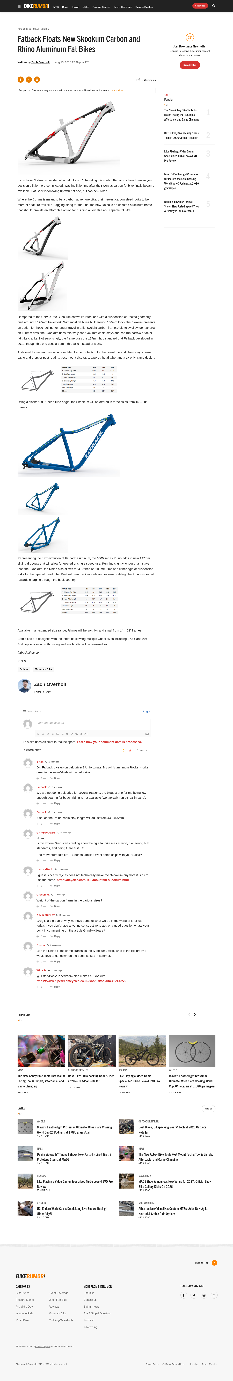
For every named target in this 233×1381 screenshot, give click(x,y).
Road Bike (22, 1320)
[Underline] (48, 734)
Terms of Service (209, 1364)
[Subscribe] (213, 1294)
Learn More (117, 90)
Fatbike (24, 669)
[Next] (195, 1014)
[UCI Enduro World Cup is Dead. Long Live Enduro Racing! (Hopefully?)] (25, 1208)
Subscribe (200, 6)
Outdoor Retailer (78, 1070)
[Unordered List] (62, 734)
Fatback (42, 787)
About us (89, 1293)
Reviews (123, 1070)
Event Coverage (123, 7)
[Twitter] (193, 1294)
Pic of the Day (24, 1306)
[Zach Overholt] (24, 687)
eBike (86, 7)
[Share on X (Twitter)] (29, 80)
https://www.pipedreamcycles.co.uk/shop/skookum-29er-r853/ (81, 981)
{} (81, 733)
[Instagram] (203, 1294)
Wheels (173, 1070)
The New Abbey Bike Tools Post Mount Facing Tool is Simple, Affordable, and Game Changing (181, 114)
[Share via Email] (37, 80)
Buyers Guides (144, 7)
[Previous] (189, 1014)
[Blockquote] (67, 734)
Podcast (88, 1320)
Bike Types (22, 1293)
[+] (86, 733)
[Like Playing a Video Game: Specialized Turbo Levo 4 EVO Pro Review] (142, 1051)
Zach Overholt (40, 62)
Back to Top (202, 1262)
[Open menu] (19, 7)
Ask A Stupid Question (97, 1313)
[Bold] (38, 734)
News (21, 1070)
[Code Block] (71, 734)
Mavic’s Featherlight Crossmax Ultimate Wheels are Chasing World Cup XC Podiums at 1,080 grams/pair (192, 1081)
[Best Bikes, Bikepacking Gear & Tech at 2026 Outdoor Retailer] (92, 1051)
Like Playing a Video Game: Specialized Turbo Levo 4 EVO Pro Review (180, 155)
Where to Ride (24, 1313)
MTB (56, 7)
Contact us (90, 1299)
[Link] (76, 734)
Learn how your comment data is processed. (109, 742)
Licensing (193, 1364)
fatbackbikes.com (29, 652)
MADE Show (145, 1175)
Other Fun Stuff (58, 1299)
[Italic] (43, 734)
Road (65, 7)
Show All (208, 1108)
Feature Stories (101, 7)
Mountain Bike (43, 669)
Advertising (90, 1327)
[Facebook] (183, 1294)
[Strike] (52, 734)
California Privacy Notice (173, 1364)
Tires (40, 1148)
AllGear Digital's (42, 1346)
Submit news (91, 1306)
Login (146, 711)
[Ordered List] (57, 734)
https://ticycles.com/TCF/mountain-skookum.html (93, 880)
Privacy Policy (152, 1364)
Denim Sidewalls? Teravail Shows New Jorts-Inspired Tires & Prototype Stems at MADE (181, 206)
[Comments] (139, 80)
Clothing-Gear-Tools (61, 1320)
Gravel (75, 7)
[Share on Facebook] (21, 80)
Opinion (41, 1202)
